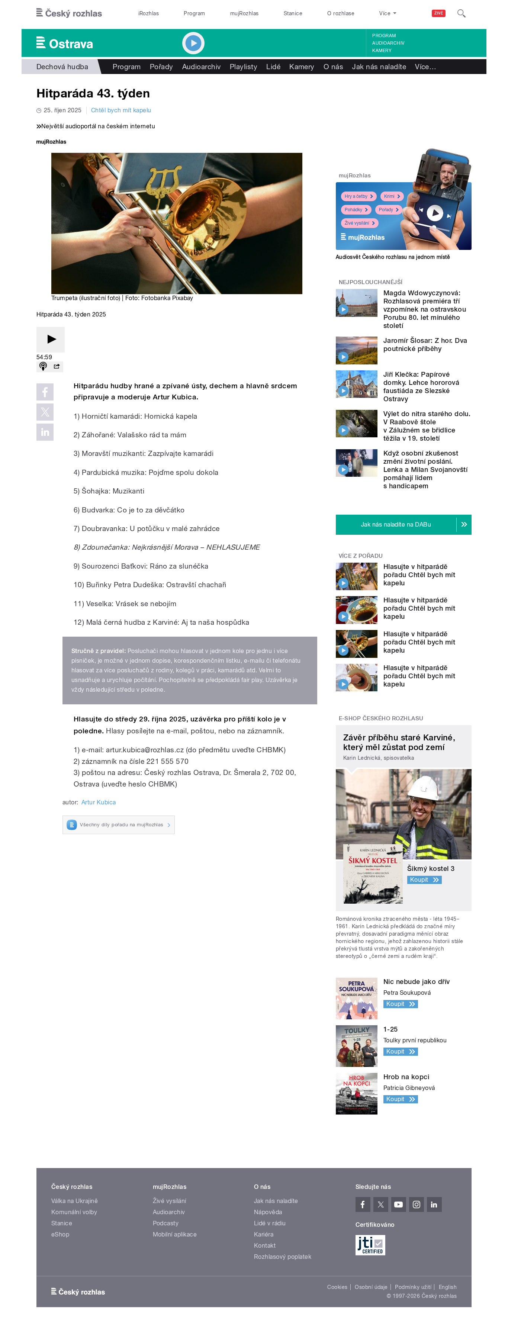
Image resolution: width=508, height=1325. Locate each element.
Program (194, 13)
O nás (333, 66)
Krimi (389, 196)
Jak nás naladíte (379, 66)
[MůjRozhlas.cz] (51, 142)
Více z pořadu (361, 556)
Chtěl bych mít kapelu (121, 110)
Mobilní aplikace (175, 1234)
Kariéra (263, 1234)
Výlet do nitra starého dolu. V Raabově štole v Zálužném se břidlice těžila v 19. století (426, 426)
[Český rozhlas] (69, 13)
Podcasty (166, 1223)
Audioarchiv (388, 43)
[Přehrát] (50, 340)
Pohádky (353, 209)
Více (425, 66)
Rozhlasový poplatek (282, 1256)
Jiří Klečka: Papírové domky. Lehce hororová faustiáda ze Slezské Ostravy (421, 386)
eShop (60, 1234)
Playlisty (243, 66)
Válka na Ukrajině (74, 1201)
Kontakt (265, 1245)
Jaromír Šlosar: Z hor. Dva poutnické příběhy (425, 345)
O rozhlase (340, 13)
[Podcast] (43, 366)
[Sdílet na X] (45, 412)
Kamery (382, 50)
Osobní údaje (371, 1287)
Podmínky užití (413, 1287)
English (448, 1287)
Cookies (337, 1287)
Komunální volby (74, 1212)
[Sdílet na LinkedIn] (45, 432)
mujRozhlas (244, 13)
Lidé (273, 66)
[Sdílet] (56, 366)
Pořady (161, 66)
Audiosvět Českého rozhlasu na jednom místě (393, 257)
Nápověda (268, 1212)
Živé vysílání (357, 223)
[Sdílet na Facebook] (45, 392)
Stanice (293, 13)
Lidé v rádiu (270, 1223)
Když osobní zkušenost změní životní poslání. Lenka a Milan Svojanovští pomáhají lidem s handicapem (425, 469)
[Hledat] (461, 13)
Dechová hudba (62, 66)
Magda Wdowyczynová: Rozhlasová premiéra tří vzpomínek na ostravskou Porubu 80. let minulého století (424, 309)
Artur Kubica (98, 802)
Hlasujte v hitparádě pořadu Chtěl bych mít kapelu (419, 575)
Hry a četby (356, 196)
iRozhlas (148, 13)
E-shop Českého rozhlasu (381, 718)
